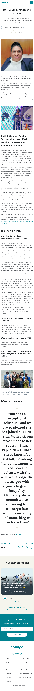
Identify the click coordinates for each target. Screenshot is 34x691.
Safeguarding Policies (25, 673)
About (9, 658)
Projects (8, 670)
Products (8, 673)
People (9, 677)
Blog (25, 662)
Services (8, 666)
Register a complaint (25, 677)
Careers (8, 681)
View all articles (17, 607)
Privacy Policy (25, 670)
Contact (25, 666)
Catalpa (23, 685)
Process (8, 662)
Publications (25, 658)
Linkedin (19, 534)
